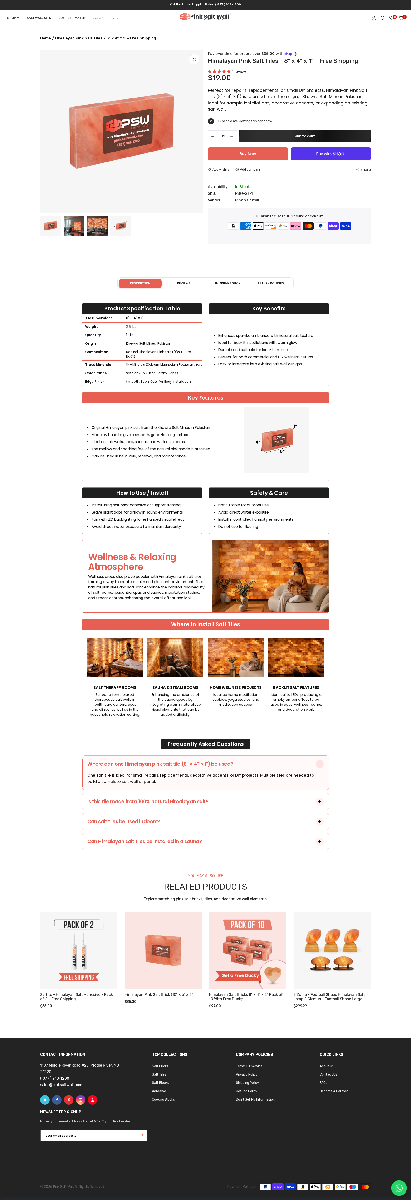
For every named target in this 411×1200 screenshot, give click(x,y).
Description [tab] (140, 283)
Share (365, 169)
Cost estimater (71, 18)
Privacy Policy (247, 1075)
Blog (97, 18)
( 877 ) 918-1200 (228, 4)
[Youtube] (92, 1100)
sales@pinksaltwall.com (61, 1084)
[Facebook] (57, 1100)
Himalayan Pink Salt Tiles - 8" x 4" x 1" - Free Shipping (283, 61)
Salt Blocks (160, 1083)
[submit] (141, 1135)
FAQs (323, 1083)
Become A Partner (334, 1091)
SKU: (212, 193)
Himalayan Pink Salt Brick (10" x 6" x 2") (159, 995)
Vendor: (214, 200)
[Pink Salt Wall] (205, 17)
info (115, 18)
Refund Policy (246, 1091)
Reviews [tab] (183, 283)
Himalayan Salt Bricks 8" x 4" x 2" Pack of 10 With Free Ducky (246, 997)
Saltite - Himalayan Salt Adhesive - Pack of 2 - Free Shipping (76, 997)
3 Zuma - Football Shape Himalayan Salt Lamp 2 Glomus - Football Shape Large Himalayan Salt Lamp (329, 997)
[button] (220, 71)
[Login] (374, 18)
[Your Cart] (401, 18)
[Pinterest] (68, 1100)
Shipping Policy (247, 1083)
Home (45, 38)
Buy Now (248, 154)
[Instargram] (80, 1100)
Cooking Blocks (163, 1099)
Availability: (218, 187)
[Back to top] (398, 1165)
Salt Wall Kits (39, 18)
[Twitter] (45, 1100)
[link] (109, 920)
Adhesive (159, 1091)
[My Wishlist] (391, 18)
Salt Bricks (160, 1066)
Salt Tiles (159, 1075)
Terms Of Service (249, 1066)
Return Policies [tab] (271, 283)
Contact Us (328, 1075)
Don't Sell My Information (255, 1099)
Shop (12, 18)
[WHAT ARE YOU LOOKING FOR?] (383, 18)
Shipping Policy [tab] (227, 283)
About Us (327, 1066)
